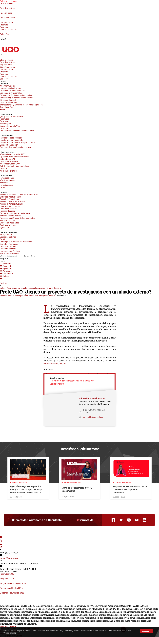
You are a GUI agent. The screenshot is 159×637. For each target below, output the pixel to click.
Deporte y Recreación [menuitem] (9, 244)
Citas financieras (7, 18)
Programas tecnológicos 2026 (13, 583)
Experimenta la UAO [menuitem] (8, 152)
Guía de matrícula (8, 8)
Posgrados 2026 (7, 578)
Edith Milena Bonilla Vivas (92, 398)
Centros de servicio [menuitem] (8, 208)
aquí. (14, 633)
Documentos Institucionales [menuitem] (12, 90)
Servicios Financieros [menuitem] (9, 199)
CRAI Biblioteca (6, 3)
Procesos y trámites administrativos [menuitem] (15, 213)
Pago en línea (6, 13)
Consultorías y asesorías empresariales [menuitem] (17, 131)
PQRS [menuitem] (2, 109)
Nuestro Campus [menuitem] (7, 86)
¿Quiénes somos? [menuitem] (8, 180)
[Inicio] (1, 278)
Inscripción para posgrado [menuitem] (11, 140)
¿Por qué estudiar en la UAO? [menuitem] (12, 154)
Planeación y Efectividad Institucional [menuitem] (16, 98)
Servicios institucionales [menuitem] (10, 197)
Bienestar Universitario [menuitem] (9, 232)
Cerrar (33, 256)
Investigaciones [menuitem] (6, 176)
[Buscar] (1, 44)
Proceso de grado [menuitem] (7, 211)
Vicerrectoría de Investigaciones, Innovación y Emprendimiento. (27, 296)
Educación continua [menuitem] (8, 29)
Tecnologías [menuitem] (5, 123)
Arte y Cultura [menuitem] (6, 234)
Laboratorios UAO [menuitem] (8, 159)
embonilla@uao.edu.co (54, 363)
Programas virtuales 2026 (11, 588)
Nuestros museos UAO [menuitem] (10, 164)
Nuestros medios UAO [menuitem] (9, 161)
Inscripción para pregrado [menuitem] (11, 138)
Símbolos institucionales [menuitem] (11, 93)
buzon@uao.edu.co (9, 558)
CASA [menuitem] (2, 239)
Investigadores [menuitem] (6, 185)
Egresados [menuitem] (4, 227)
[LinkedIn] (1, 547)
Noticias (3, 283)
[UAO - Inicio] (10, 53)
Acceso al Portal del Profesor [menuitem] (12, 201)
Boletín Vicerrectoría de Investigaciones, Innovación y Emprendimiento (30, 288)
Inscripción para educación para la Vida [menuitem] (17, 142)
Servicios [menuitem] (4, 182)
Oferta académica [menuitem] (7, 114)
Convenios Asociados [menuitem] (9, 223)
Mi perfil (3, 39)
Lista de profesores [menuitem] (8, 102)
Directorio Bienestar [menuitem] (8, 249)
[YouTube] (1, 545)
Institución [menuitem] (4, 84)
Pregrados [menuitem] (4, 119)
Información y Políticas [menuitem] (10, 251)
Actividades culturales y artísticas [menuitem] (14, 166)
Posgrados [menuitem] (4, 121)
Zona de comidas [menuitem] (7, 220)
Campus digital (6, 22)
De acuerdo (146, 631)
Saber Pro (4, 34)
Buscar (26, 256)
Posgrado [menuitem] (4, 27)
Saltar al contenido (8, 1)
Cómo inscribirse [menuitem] (7, 136)
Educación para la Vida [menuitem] (10, 126)
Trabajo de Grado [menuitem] (7, 107)
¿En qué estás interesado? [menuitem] (11, 116)
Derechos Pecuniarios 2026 (12, 593)
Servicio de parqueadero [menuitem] (10, 216)
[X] (1, 540)
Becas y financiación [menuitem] (9, 145)
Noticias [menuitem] (3, 168)
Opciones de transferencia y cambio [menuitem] (15, 147)
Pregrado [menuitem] (4, 25)
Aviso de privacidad (8, 626)
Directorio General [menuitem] (8, 100)
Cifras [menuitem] (2, 187)
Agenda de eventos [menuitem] (8, 171)
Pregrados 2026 (7, 574)
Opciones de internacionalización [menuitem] (14, 157)
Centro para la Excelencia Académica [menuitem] (16, 241)
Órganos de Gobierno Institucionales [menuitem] (16, 95)
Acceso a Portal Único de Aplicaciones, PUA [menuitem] (19, 194)
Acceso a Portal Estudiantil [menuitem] (11, 204)
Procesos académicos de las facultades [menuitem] (17, 218)
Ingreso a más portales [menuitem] (10, 206)
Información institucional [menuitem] (11, 88)
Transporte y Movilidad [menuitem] (10, 253)
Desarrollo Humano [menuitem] (8, 246)
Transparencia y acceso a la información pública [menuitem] (21, 105)
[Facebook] (1, 537)
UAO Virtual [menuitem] (5, 128)
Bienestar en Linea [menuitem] (8, 237)
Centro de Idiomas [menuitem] (8, 225)
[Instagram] (1, 542)
